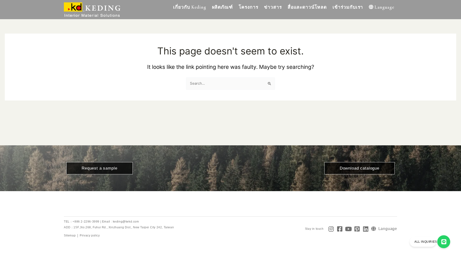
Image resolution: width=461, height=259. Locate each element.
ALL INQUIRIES (425, 241)
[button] (189, 7)
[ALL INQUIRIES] (444, 242)
